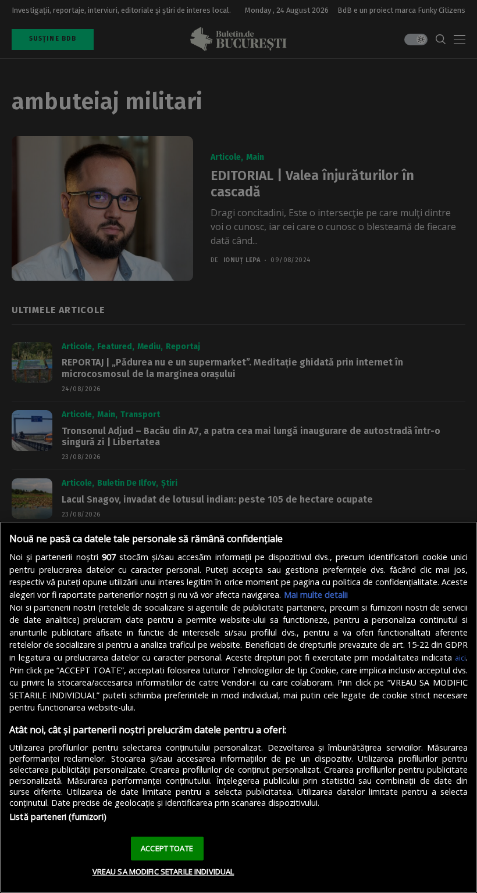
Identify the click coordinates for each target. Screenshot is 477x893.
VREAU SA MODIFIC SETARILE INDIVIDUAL (163, 871)
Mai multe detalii (316, 594)
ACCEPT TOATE (167, 848)
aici (460, 657)
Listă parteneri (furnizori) (57, 816)
